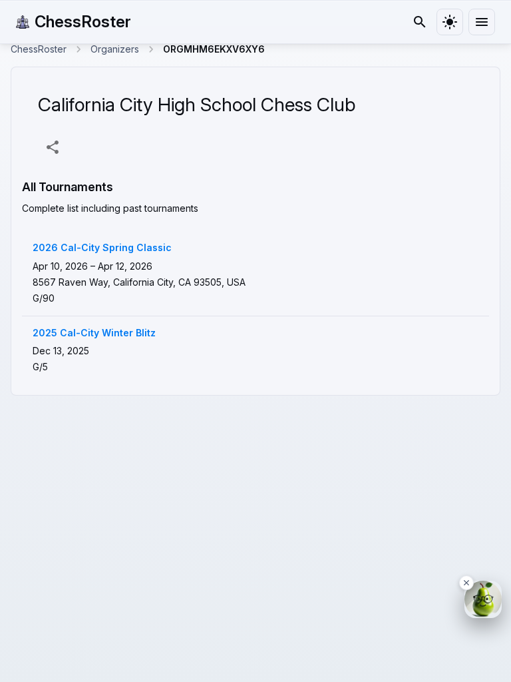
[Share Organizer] (52, 147)
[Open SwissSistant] (483, 599)
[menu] (481, 22)
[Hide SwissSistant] (466, 582)
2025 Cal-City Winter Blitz (94, 333)
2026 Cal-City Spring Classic (102, 247)
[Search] (420, 22)
